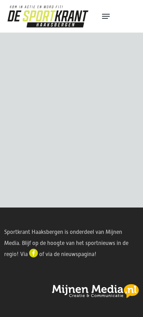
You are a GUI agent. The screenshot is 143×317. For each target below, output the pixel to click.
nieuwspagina (77, 254)
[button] (119, 16)
